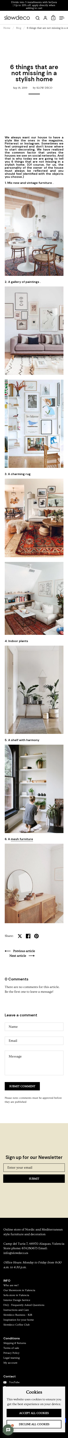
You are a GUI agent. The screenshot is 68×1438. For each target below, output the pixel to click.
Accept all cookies (34, 1413)
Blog (18, 28)
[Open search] (38, 18)
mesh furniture (22, 839)
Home (6, 28)
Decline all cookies (34, 1424)
